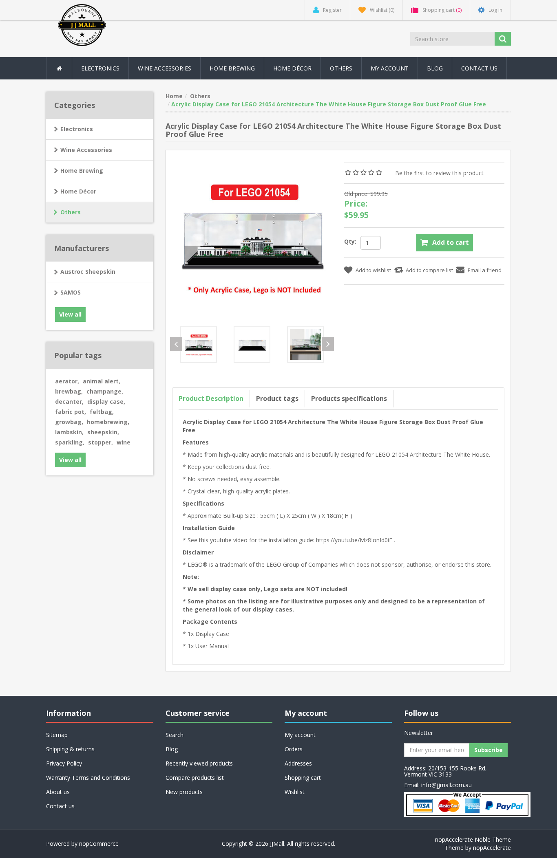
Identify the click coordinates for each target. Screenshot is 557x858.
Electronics (76, 129)
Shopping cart (303, 777)
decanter (69, 401)
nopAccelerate (492, 847)
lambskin (69, 432)
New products (184, 792)
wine (123, 442)
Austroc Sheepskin (87, 271)
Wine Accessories (164, 68)
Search (174, 735)
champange (104, 391)
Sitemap (57, 735)
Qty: (350, 241)
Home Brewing (232, 68)
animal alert (101, 381)
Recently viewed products (199, 763)
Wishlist (295, 792)
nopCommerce (99, 843)
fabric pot (70, 412)
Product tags (277, 398)
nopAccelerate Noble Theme (473, 839)
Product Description (211, 398)
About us (58, 792)
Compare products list (195, 777)
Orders (294, 749)
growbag (69, 422)
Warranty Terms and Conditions (88, 777)
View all (70, 314)
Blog (435, 68)
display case (106, 401)
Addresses (298, 763)
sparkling (69, 442)
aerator (67, 381)
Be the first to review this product (439, 173)
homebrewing (108, 422)
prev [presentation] (176, 344)
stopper (100, 442)
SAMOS (70, 292)
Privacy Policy (64, 763)
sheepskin (103, 432)
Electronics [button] (100, 68)
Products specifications (349, 398)
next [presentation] (328, 344)
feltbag (102, 412)
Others (341, 68)
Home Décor (78, 191)
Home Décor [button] (292, 68)
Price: (355, 203)
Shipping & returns (70, 749)
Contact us (479, 68)
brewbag (69, 391)
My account (390, 68)
